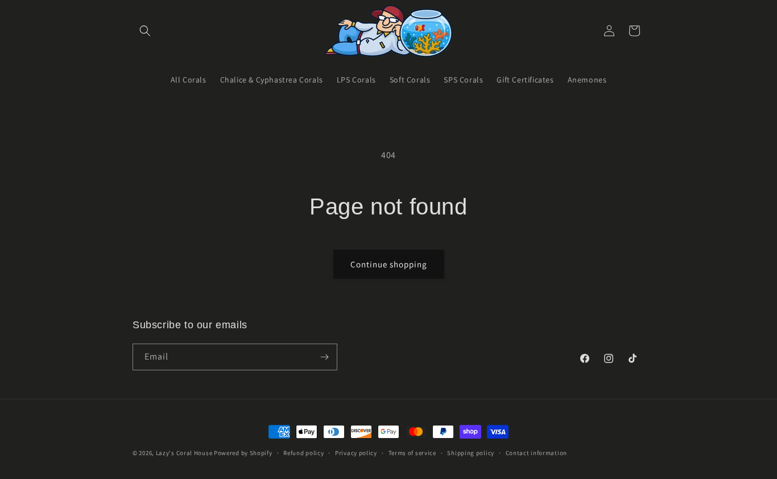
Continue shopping (388, 264)
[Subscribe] (324, 357)
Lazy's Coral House (184, 453)
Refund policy (303, 453)
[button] (145, 30)
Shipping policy (470, 453)
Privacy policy (356, 453)
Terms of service (412, 453)
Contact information (536, 453)
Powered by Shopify (243, 453)
